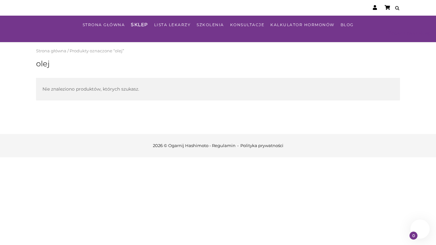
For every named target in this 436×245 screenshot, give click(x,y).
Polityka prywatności (261, 145)
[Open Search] (397, 8)
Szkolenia (210, 24)
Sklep (139, 24)
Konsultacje (247, 24)
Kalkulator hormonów (302, 24)
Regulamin (224, 145)
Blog (347, 24)
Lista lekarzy (172, 24)
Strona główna (104, 24)
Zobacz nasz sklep (409, 33)
